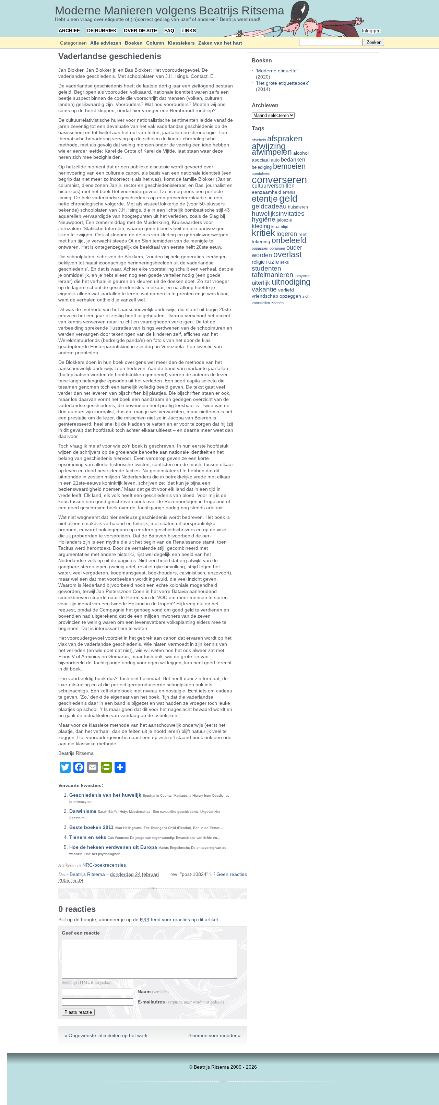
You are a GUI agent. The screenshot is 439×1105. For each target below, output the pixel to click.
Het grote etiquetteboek (282, 83)
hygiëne (263, 219)
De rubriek (102, 30)
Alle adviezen (105, 43)
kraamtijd (279, 226)
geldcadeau (269, 206)
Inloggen (371, 30)
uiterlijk (261, 283)
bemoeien (289, 166)
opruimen (277, 248)
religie (258, 262)
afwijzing (269, 146)
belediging (262, 167)
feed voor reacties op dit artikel (179, 919)
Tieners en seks (87, 837)
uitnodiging (291, 281)
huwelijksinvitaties (278, 213)
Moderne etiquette (277, 70)
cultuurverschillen (273, 186)
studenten (266, 268)
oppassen (260, 248)
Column (155, 43)
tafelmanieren (272, 274)
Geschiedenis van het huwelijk (105, 795)
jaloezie (284, 220)
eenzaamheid (266, 192)
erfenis (289, 192)
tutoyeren (302, 276)
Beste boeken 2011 (91, 827)
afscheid (259, 140)
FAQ (169, 30)
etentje (265, 198)
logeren (286, 233)
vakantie (264, 289)
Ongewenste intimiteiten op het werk (108, 1035)
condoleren (261, 173)
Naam (153, 991)
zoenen (277, 303)
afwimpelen (272, 152)
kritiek (263, 233)
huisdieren (298, 207)
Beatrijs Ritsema (87, 874)
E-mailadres (181, 1002)
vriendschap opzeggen (276, 296)
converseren (279, 179)
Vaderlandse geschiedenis (109, 56)
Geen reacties (231, 874)
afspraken (284, 138)
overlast (287, 254)
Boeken (134, 43)
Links (188, 30)
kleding (261, 226)
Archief (69, 30)
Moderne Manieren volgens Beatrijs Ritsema (169, 10)
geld (288, 198)
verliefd (286, 290)
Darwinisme (82, 811)
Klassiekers (181, 43)
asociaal (261, 160)
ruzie (272, 261)
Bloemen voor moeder (212, 1035)
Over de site (140, 30)
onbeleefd (289, 240)
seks (284, 262)
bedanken (293, 159)
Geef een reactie (81, 933)
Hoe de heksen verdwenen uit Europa (113, 847)
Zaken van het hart (220, 43)
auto (275, 160)
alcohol (301, 153)
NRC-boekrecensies (104, 865)
